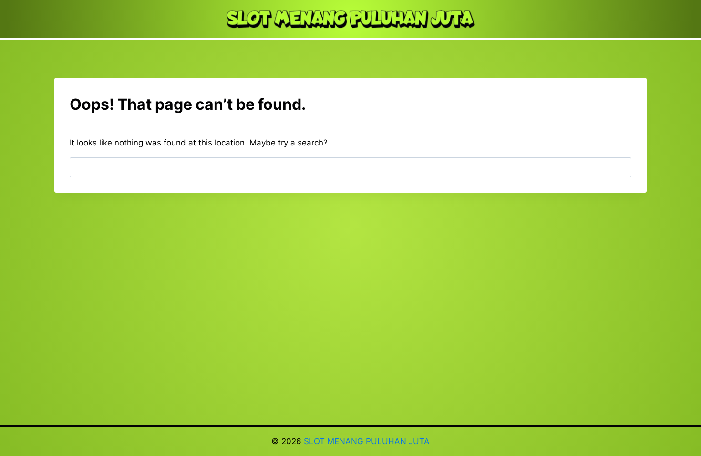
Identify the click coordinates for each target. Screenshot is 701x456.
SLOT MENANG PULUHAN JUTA (367, 441)
